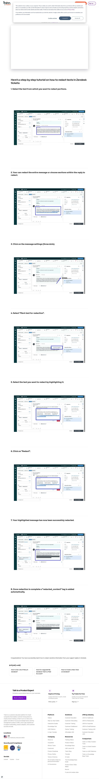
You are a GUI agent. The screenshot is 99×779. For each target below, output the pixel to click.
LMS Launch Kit (69, 748)
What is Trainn (52, 745)
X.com (17, 759)
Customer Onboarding (71, 720)
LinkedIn (6, 759)
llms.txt (67, 769)
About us (50, 740)
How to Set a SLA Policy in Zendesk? (19, 670)
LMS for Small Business (89, 726)
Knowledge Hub (52, 726)
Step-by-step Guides (53, 720)
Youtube (12, 759)
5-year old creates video (72, 772)
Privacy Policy (71, 9)
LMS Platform (51, 729)
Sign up (74, 702)
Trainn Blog (68, 751)
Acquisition (51, 742)
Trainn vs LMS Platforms (89, 751)
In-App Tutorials (52, 732)
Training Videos (69, 740)
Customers (51, 748)
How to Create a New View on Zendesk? (70, 670)
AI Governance (52, 764)
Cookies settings (52, 18)
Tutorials (67, 754)
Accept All (65, 18)
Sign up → (92, 3)
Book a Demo (18, 698)
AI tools (67, 757)
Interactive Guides (53, 723)
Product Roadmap (53, 751)
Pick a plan (51, 702)
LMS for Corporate (87, 723)
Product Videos (69, 742)
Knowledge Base (70, 745)
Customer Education (70, 718)
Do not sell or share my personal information (54, 760)
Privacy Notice (52, 754)
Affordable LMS (69, 732)
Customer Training (70, 723)
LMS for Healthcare (87, 718)
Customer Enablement (71, 726)
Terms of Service (52, 757)
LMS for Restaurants (88, 720)
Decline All (77, 18)
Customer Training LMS (88, 729)
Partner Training (69, 729)
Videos (50, 718)
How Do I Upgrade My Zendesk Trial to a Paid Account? (43, 671)
